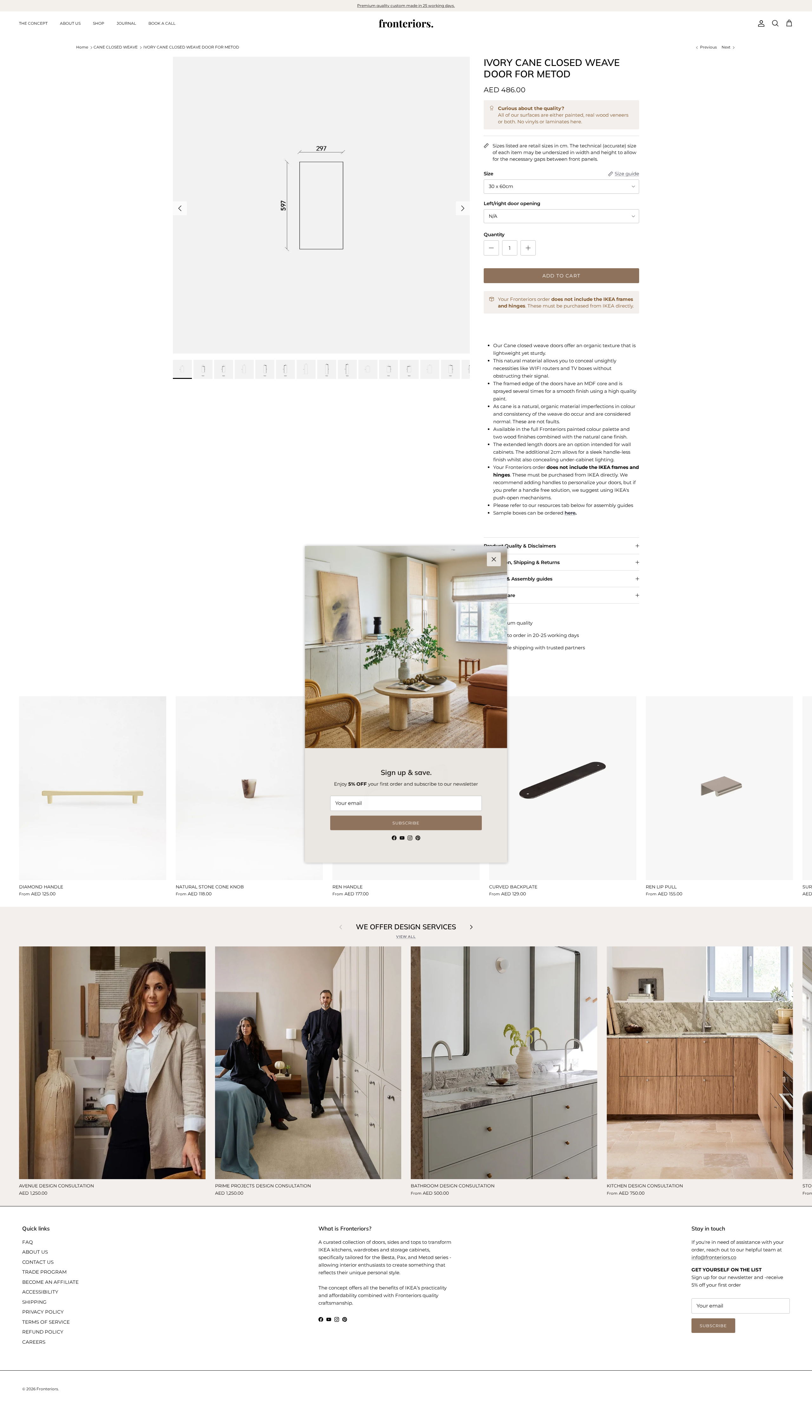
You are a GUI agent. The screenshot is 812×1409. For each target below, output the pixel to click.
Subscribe (406, 823)
